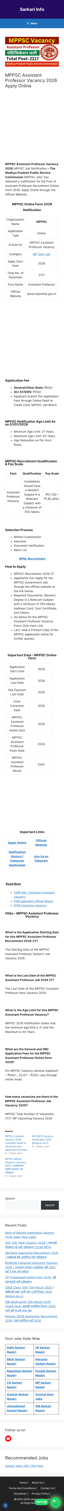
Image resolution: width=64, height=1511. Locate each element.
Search (10, 1198)
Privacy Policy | (41, 1493)
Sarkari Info (32, 9)
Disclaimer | (21, 1493)
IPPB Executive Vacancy (30, 905)
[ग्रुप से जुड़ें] (55, 1502)
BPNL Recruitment (32, 558)
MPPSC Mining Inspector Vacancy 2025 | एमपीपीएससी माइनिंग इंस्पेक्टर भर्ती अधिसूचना (15, 1165)
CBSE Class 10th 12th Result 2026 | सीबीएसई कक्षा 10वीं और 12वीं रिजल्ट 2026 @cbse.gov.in (29, 1292)
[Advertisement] (32, 126)
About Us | (38, 1482)
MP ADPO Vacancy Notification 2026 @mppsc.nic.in (42, 1139)
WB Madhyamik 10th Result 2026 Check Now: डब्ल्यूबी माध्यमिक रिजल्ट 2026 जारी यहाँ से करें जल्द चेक (30, 1306)
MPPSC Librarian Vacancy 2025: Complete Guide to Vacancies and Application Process (16, 1143)
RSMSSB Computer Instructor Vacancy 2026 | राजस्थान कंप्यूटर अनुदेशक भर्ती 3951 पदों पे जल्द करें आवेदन (31, 1267)
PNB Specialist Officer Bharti (33, 901)
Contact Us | (48, 1488)
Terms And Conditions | (23, 1488)
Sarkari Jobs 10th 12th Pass (24, 1466)
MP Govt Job (42, 254)
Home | (24, 1482)
